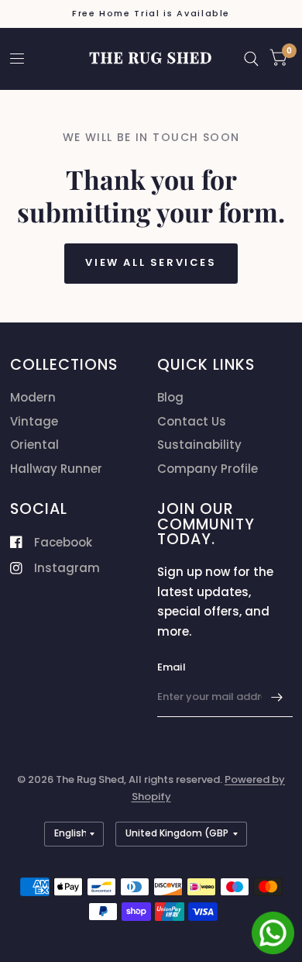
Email (171, 667)
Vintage (34, 421)
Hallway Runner (56, 468)
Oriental (34, 444)
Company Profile (207, 468)
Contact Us (191, 421)
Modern (33, 397)
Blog (170, 397)
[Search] (251, 58)
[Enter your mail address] (277, 697)
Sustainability (199, 444)
